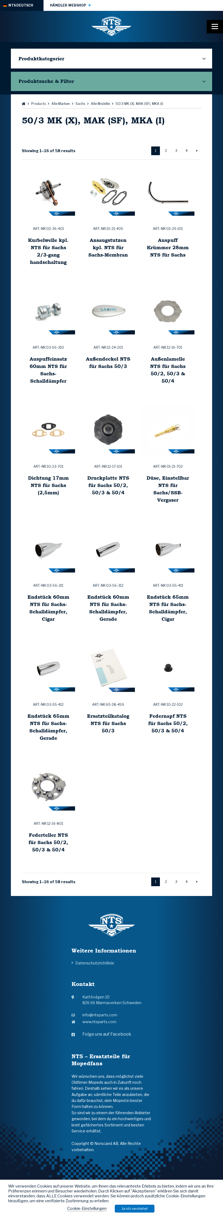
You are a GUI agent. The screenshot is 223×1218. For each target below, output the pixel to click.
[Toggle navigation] (215, 26)
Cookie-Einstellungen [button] (87, 1208)
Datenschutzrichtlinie (94, 963)
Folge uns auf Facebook (106, 1034)
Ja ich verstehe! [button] (135, 1208)
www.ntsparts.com (99, 1021)
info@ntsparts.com (99, 1015)
